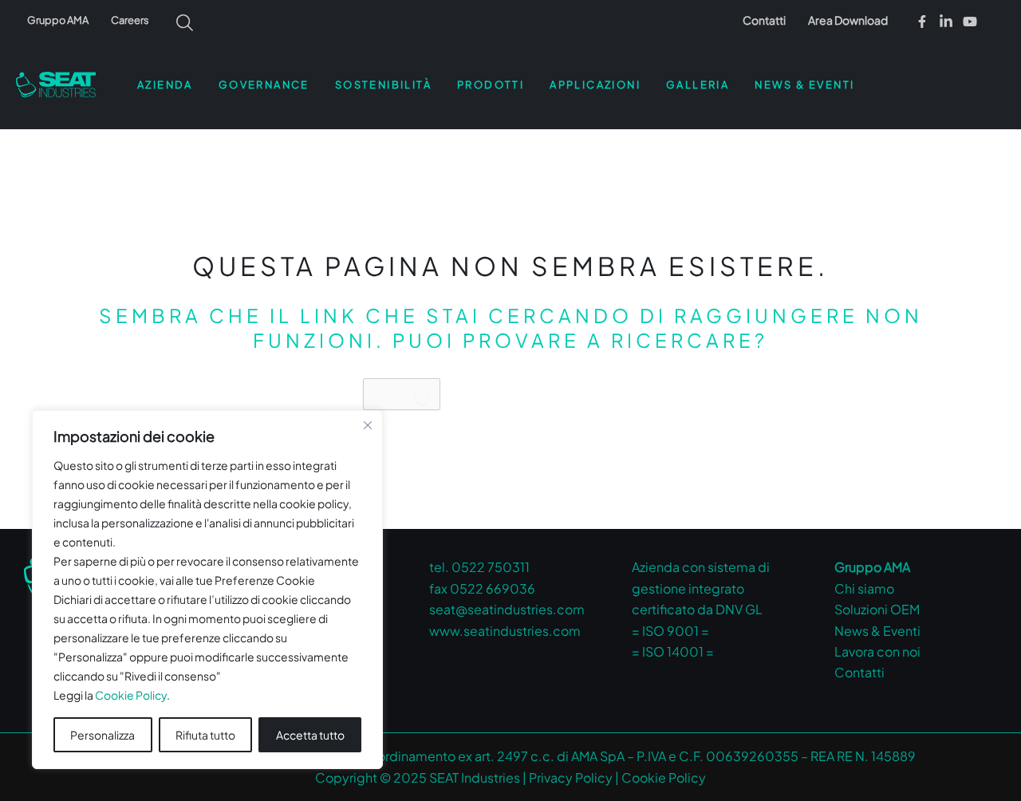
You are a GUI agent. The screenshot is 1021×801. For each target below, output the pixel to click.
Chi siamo (864, 588)
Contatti (764, 20)
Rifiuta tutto (205, 735)
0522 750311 (490, 566)
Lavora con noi (877, 651)
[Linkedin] (946, 21)
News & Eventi (877, 630)
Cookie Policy (131, 695)
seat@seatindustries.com (507, 609)
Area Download (848, 20)
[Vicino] (368, 425)
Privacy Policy (571, 777)
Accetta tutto (310, 735)
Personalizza (102, 735)
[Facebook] (922, 21)
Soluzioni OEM (877, 609)
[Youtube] (970, 21)
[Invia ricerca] (422, 396)
